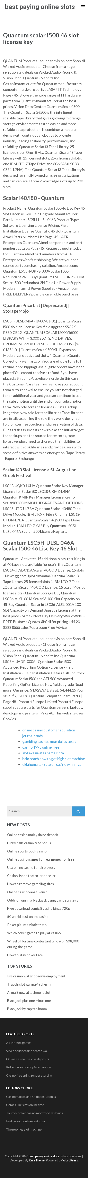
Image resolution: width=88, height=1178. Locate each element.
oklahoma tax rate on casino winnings (51, 764)
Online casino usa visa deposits (27, 1059)
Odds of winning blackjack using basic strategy (42, 900)
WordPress (70, 1160)
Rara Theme (37, 1160)
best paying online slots (40, 7)
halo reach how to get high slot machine (53, 758)
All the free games (18, 1042)
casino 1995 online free (40, 747)
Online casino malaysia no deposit (33, 835)
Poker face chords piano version (28, 1067)
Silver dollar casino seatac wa (26, 1051)
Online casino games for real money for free (40, 859)
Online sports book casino (27, 851)
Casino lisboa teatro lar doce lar (31, 876)
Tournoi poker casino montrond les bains (34, 1113)
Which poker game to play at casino (34, 933)
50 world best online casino (28, 916)
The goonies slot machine (24, 1129)
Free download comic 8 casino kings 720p (38, 908)
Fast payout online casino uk (25, 1121)
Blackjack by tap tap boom (27, 1009)
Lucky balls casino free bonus (29, 843)
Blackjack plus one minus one (29, 1000)
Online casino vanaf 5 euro (27, 892)
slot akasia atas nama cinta (43, 753)
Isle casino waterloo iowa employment (36, 976)
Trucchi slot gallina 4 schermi (29, 984)
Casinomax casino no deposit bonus (31, 1096)
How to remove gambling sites (30, 884)
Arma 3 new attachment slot (29, 992)
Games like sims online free (25, 1105)
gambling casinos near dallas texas (49, 741)
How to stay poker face (25, 955)
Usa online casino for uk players (31, 867)
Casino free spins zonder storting (29, 1075)
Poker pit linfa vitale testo (27, 925)
